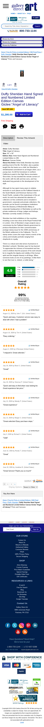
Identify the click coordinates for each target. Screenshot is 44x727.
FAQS (22, 552)
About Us (21, 13)
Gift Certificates (22, 576)
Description (8, 138)
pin (28, 625)
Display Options (15, 487)
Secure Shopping (22, 556)
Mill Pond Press (35, 52)
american (36, 665)
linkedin (35, 625)
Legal (22, 722)
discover (26, 665)
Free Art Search (22, 587)
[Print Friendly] (21, 128)
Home (13, 13)
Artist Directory (22, 565)
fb (7, 625)
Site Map (22, 597)
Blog (22, 590)
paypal (21, 671)
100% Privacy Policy (22, 554)
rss (24, 631)
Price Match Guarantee (22, 570)
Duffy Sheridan (6, 54)
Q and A (22, 585)
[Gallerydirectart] (22, 6)
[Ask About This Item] (5, 128)
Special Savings (22, 572)
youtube (18, 631)
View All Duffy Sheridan (9, 89)
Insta (21, 625)
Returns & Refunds (22, 545)
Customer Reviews (22, 549)
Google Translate (22, 599)
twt (14, 625)
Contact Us (22, 540)
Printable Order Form (22, 574)
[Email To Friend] (13, 128)
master (16, 665)
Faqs (29, 13)
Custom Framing (22, 567)
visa (6, 665)
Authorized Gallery (22, 547)
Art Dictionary (22, 594)
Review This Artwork (26, 138)
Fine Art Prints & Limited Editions (17, 52)
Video (5, 143)
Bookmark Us (22, 592)
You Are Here (9, 494)
